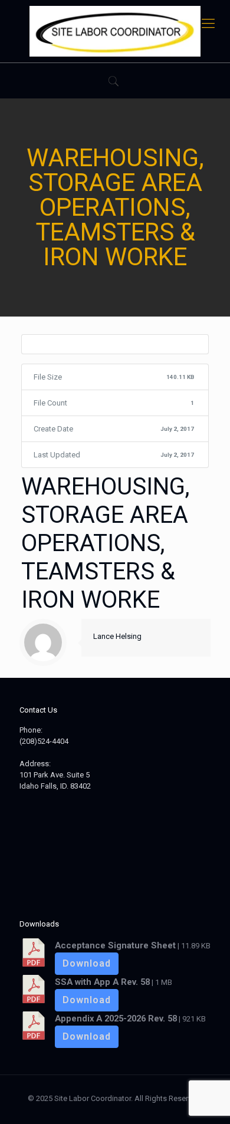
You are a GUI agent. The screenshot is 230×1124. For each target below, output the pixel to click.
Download (87, 963)
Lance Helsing (117, 636)
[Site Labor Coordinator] (115, 31)
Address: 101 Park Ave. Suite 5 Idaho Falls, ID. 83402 (55, 774)
